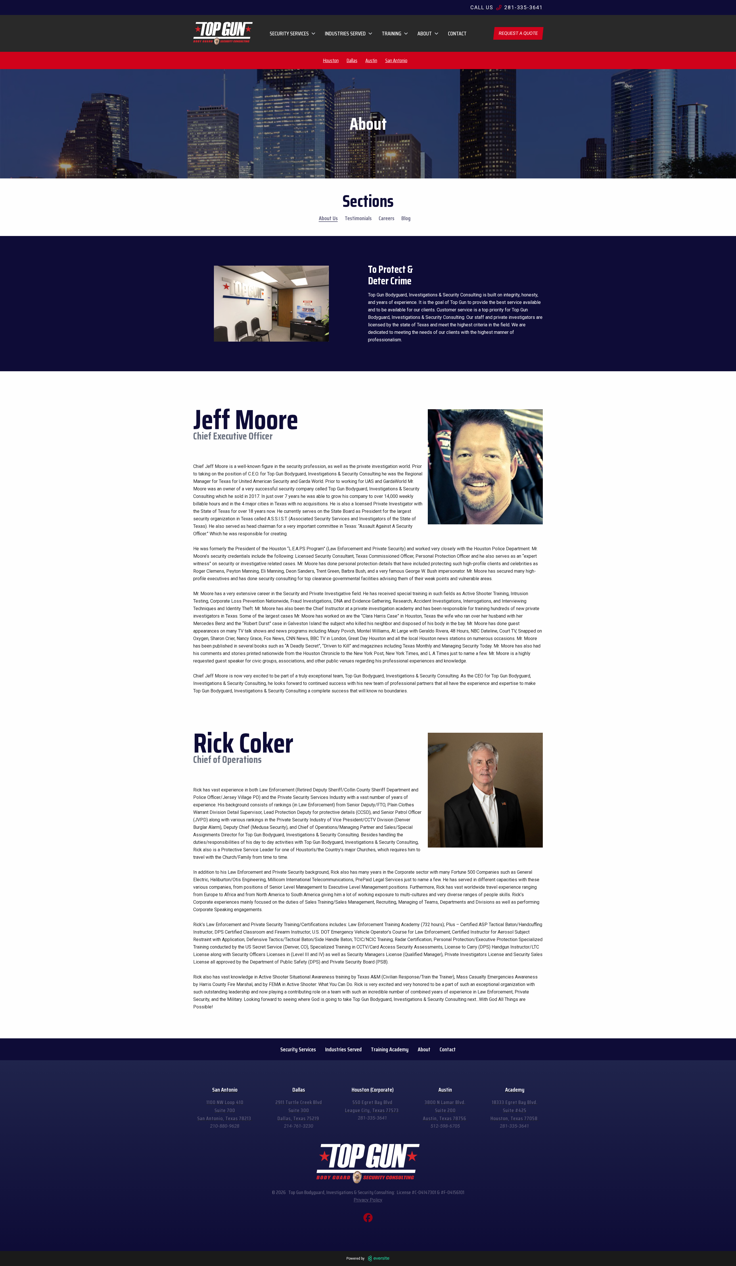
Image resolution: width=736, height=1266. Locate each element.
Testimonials (358, 218)
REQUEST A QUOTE (518, 33)
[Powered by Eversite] (379, 1258)
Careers (386, 218)
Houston (331, 60)
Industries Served (343, 1049)
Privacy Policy (368, 1200)
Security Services (298, 1049)
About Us (328, 218)
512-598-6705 (445, 1126)
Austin (371, 60)
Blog (406, 218)
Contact (457, 33)
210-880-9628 (225, 1126)
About (424, 1049)
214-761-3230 (299, 1126)
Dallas (352, 60)
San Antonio (396, 60)
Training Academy (390, 1049)
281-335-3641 (373, 1118)
